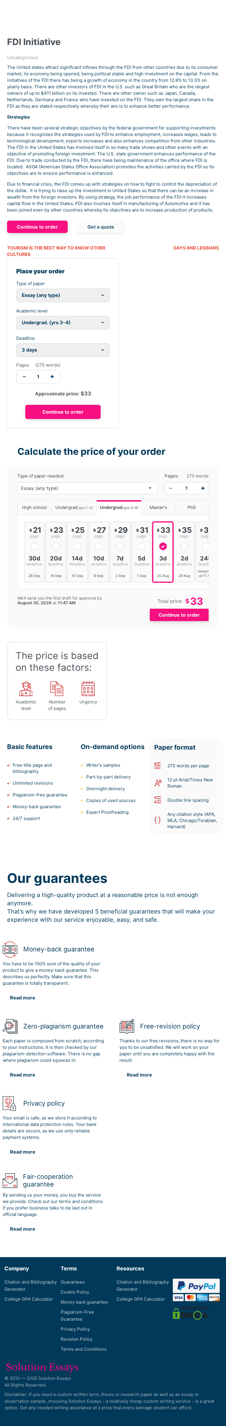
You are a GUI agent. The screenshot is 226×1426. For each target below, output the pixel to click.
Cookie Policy (75, 1292)
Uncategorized (22, 57)
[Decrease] (170, 488)
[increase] (52, 376)
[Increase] (202, 488)
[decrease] (24, 376)
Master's (158, 507)
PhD (191, 507)
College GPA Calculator (28, 1299)
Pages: (171, 476)
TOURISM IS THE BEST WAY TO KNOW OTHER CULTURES (56, 251)
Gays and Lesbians (196, 248)
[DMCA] (191, 1313)
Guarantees (73, 1282)
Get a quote (100, 227)
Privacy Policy (75, 1329)
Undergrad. (74, 507)
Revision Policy (76, 1339)
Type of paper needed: (40, 476)
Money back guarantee (84, 1302)
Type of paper (30, 283)
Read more (22, 998)
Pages (22, 365)
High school (34, 507)
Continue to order (37, 227)
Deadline (25, 338)
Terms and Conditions (84, 1349)
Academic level (32, 311)
